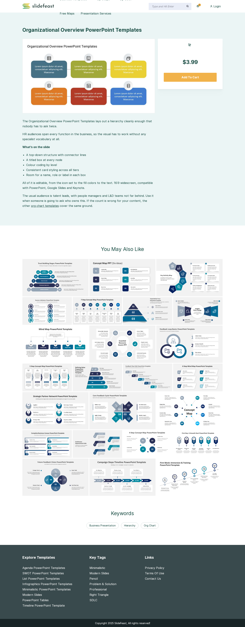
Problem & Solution (102, 584)
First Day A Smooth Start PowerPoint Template (209, 454)
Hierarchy (129, 525)
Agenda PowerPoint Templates (43, 568)
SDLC (93, 600)
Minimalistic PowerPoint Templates (46, 589)
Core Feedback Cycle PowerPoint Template (122, 426)
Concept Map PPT (105, 293)
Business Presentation (102, 525)
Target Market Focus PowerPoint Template (156, 321)
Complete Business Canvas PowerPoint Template (59, 454)
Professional (98, 589)
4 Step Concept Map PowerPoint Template (156, 454)
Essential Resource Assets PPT (113, 359)
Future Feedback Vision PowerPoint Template (56, 492)
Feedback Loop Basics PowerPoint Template (189, 359)
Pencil (93, 578)
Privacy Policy (154, 568)
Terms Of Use (154, 573)
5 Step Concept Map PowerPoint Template (55, 388)
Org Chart (150, 525)
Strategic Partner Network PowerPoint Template (59, 426)
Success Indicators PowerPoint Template (53, 321)
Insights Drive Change (191, 321)
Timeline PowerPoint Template (43, 605)
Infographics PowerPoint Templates (47, 584)
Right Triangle (99, 595)
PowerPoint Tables (35, 600)
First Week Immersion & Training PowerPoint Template (196, 492)
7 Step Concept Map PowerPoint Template (105, 321)
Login (217, 6)
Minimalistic (97, 568)
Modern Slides (32, 595)
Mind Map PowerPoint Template (47, 359)
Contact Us (153, 578)
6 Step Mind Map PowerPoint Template (203, 388)
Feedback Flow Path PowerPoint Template (155, 388)
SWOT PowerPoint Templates (43, 573)
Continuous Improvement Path (96, 454)
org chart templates (45, 206)
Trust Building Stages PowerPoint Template (55, 293)
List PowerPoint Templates (41, 578)
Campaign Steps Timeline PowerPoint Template (125, 492)
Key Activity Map (170, 293)
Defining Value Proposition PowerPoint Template (109, 388)
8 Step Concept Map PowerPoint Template (189, 426)
